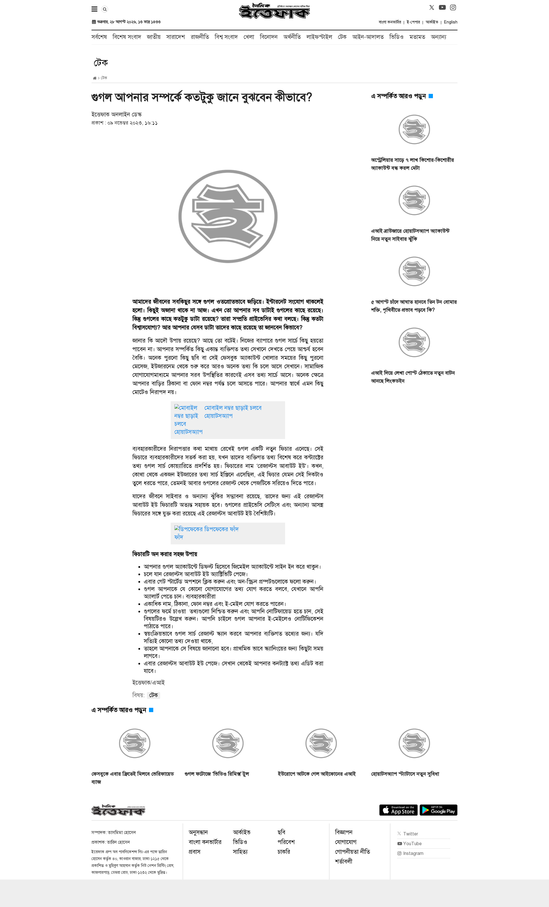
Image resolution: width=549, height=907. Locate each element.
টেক (342, 37)
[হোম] (95, 78)
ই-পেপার (413, 22)
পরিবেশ (286, 842)
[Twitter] (431, 7)
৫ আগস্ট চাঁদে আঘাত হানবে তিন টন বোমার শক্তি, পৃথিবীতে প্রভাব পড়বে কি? (414, 306)
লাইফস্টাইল (319, 37)
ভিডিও (396, 37)
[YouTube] (442, 7)
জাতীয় (154, 37)
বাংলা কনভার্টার (390, 22)
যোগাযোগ (346, 842)
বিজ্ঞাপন (344, 832)
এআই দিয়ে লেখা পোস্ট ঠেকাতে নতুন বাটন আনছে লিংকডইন (413, 377)
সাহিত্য (240, 851)
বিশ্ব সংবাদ (226, 37)
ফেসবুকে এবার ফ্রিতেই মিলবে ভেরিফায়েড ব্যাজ (133, 778)
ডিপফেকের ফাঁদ (221, 529)
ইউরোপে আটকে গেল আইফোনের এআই (317, 774)
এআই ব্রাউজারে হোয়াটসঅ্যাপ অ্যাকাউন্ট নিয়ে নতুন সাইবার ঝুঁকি (410, 235)
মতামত (417, 37)
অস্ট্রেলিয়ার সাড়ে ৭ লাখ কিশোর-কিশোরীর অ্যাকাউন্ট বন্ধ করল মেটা (412, 164)
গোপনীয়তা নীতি (352, 851)
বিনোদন (269, 37)
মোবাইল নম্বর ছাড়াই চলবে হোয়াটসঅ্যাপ (233, 412)
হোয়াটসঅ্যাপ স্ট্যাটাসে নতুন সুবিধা (405, 774)
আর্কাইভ (432, 22)
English (451, 22)
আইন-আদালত (368, 37)
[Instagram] (453, 7)
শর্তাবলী (343, 861)
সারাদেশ (175, 37)
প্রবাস (194, 851)
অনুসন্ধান (198, 832)
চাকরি (284, 851)
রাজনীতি (200, 37)
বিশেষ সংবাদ (127, 37)
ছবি (281, 832)
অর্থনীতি (292, 37)
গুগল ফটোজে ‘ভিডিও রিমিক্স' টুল (217, 774)
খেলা (249, 37)
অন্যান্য (438, 37)
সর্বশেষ (99, 37)
